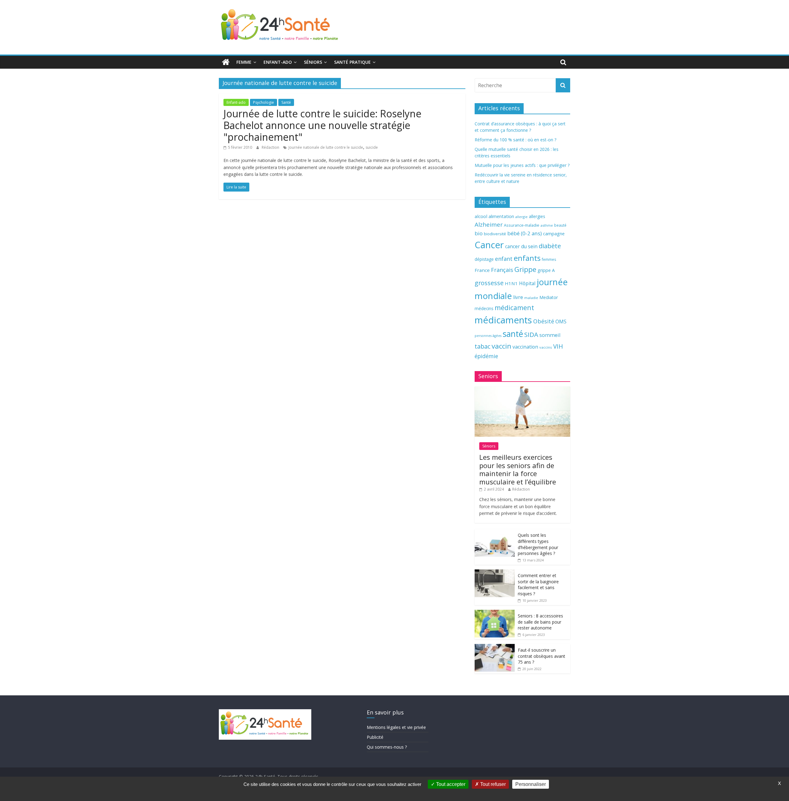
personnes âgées (488, 336)
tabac (482, 346)
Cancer (489, 245)
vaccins (545, 347)
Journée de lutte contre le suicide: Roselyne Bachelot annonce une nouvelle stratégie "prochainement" (322, 125)
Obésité (543, 321)
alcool (481, 216)
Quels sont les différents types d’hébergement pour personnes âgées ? (538, 544)
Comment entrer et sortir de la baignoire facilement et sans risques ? (538, 584)
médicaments (503, 320)
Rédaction (271, 147)
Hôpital (527, 283)
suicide (372, 147)
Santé (286, 102)
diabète (550, 245)
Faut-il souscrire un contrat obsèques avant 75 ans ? (541, 656)
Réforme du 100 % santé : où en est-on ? (515, 140)
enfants (527, 258)
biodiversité (495, 234)
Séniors (313, 62)
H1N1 (511, 283)
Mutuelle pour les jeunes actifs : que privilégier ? (522, 165)
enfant (504, 258)
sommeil (549, 334)
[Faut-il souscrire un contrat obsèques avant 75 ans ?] (495, 647)
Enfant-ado (278, 62)
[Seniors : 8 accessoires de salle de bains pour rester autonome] (495, 613)
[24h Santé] (226, 62)
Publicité (375, 737)
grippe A (546, 270)
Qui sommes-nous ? (387, 747)
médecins (484, 308)
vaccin (501, 346)
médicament (514, 307)
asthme (547, 225)
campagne (554, 233)
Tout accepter (450, 784)
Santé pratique (352, 62)
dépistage (484, 259)
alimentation (501, 216)
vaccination (525, 346)
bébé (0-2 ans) (524, 233)
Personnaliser (530, 784)
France (482, 270)
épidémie (486, 356)
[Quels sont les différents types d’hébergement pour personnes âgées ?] (495, 532)
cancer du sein (521, 246)
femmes (549, 259)
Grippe (525, 269)
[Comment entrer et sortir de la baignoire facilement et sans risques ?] (495, 573)
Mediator (548, 297)
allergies (537, 216)
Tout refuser (492, 784)
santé (513, 333)
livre (518, 297)
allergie (521, 216)
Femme (243, 62)
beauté (560, 225)
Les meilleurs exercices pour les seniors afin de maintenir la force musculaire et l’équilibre (517, 469)
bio (479, 233)
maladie (531, 297)
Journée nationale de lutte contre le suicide (325, 147)
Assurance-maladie (521, 225)
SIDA (531, 334)
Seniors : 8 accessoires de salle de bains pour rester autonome (540, 622)
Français (502, 269)
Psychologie (263, 102)
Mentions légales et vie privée (396, 727)
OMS (560, 321)
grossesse (489, 283)
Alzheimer (489, 224)
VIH (558, 346)
